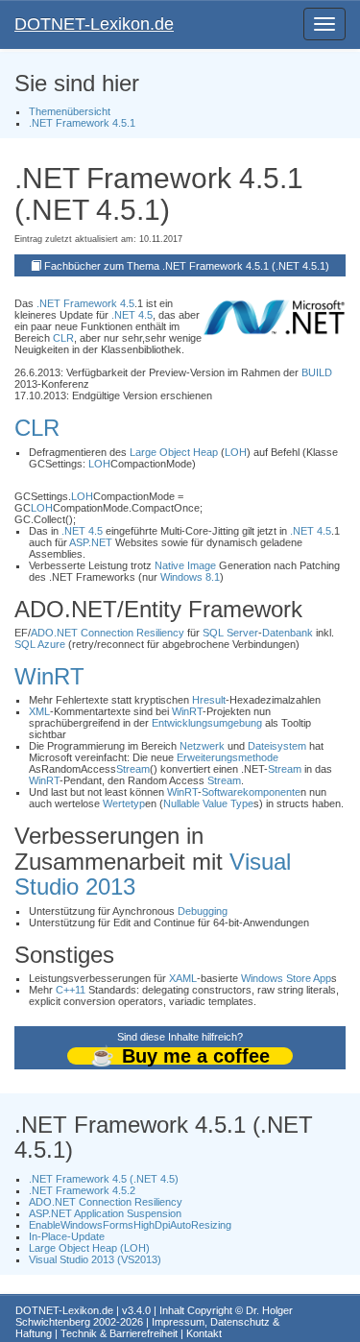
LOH (236, 452)
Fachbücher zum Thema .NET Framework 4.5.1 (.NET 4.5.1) (186, 266)
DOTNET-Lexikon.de (94, 24)
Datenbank (287, 632)
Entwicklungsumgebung (207, 723)
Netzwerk (202, 746)
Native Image (185, 565)
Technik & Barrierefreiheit (119, 1333)
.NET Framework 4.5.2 (82, 1190)
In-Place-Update (67, 1236)
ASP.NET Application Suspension (105, 1213)
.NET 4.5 (132, 315)
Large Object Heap (174, 452)
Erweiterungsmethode (227, 757)
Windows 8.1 (190, 577)
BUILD (316, 372)
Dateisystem (277, 746)
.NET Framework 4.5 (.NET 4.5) (104, 1179)
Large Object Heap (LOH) (89, 1248)
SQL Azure (39, 644)
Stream (133, 769)
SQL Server (230, 632)
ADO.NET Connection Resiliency (107, 632)
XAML (183, 978)
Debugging (203, 911)
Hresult (209, 700)
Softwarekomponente (251, 792)
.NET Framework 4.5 (85, 303)
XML (39, 711)
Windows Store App (286, 978)
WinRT (49, 676)
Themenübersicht (69, 111)
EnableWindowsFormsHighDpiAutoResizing (130, 1225)
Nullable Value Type (208, 803)
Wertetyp (124, 803)
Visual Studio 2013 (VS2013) (95, 1259)
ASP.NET (90, 542)
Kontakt (204, 1333)
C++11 (70, 989)
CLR (63, 338)
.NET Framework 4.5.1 (82, 123)
